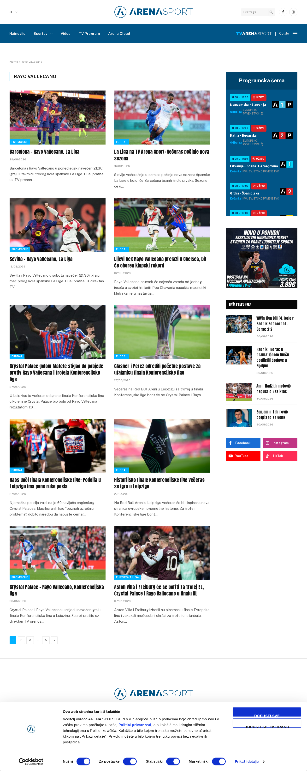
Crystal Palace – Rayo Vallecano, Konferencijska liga (57, 590)
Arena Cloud (119, 33)
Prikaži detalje (247, 761)
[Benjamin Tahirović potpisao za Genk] (239, 418)
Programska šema (261, 80)
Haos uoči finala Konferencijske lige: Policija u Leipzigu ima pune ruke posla (55, 483)
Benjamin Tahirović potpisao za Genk (272, 414)
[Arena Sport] (153, 12)
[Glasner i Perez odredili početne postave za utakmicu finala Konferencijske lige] (162, 332)
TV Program (89, 33)
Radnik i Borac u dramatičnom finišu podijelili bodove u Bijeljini (272, 358)
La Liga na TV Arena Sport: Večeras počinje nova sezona (161, 154)
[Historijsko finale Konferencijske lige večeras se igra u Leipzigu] (162, 446)
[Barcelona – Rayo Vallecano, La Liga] (58, 118)
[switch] (130, 761)
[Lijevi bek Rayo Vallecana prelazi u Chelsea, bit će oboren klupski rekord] (162, 225)
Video (66, 33)
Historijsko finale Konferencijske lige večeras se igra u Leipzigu (159, 483)
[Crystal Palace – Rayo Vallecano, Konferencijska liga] (58, 553)
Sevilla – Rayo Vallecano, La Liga (41, 259)
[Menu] (295, 33)
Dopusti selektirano (266, 726)
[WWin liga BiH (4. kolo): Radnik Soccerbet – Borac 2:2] (239, 324)
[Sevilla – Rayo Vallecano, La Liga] (58, 225)
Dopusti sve (267, 715)
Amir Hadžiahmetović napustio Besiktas (273, 388)
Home (14, 61)
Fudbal (121, 141)
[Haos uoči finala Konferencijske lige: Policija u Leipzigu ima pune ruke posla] (58, 446)
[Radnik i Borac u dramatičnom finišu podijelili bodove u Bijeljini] (239, 355)
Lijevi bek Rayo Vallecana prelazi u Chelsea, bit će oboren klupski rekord (160, 262)
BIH (11, 12)
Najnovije (17, 33)
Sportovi (41, 33)
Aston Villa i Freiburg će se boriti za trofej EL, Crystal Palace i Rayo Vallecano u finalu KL (159, 590)
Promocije (20, 141)
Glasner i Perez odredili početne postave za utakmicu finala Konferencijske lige (157, 369)
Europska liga (127, 577)
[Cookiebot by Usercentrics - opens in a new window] (31, 761)
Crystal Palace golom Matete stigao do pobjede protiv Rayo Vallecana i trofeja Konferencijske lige (56, 372)
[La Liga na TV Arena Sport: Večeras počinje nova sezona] (162, 118)
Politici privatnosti (134, 725)
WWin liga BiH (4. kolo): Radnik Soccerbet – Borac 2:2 (275, 324)
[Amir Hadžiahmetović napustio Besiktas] (239, 392)
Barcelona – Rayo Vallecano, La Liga (44, 151)
